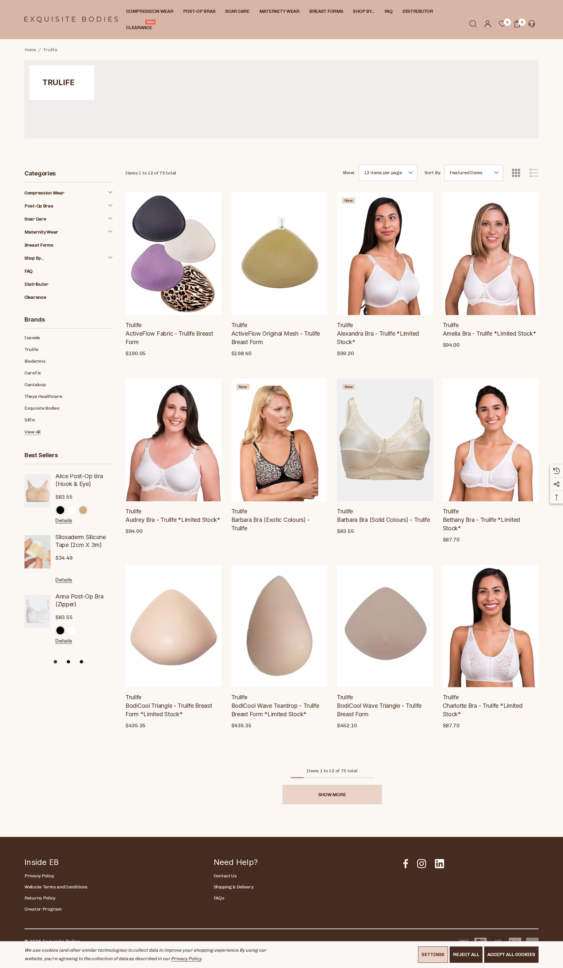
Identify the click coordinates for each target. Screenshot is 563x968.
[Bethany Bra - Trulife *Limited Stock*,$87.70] (491, 440)
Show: (349, 173)
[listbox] (473, 173)
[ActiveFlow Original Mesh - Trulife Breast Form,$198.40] (279, 253)
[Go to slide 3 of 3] (81, 661)
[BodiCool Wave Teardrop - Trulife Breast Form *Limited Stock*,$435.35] (279, 626)
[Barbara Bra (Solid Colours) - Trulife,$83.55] (385, 440)
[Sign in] (487, 23)
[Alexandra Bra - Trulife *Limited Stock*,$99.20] (385, 253)
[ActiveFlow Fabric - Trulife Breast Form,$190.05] (173, 253)
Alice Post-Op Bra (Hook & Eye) (79, 480)
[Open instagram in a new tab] (421, 863)
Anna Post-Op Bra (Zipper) (79, 600)
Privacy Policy (186, 958)
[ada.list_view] (534, 173)
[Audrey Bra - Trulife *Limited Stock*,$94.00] (173, 440)
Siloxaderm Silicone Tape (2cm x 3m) (80, 541)
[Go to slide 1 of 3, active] (55, 661)
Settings (433, 954)
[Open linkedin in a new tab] (439, 863)
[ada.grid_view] (515, 173)
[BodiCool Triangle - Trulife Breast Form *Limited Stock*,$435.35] (173, 626)
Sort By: (433, 173)
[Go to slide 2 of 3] (68, 661)
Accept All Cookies (511, 954)
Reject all (466, 954)
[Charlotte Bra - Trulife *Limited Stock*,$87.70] (491, 626)
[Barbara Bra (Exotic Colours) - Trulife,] (279, 440)
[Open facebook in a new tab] (404, 863)
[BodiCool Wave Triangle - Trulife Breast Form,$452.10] (385, 626)
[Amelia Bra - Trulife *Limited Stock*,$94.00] (491, 253)
